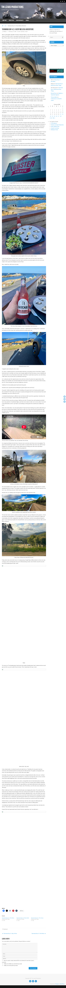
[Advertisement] (17, 925)
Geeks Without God (55, 126)
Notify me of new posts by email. (11, 965)
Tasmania (22, 31)
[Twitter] (63, 1)
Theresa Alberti (54, 97)
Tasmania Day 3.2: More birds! (22, 917)
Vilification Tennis (54, 129)
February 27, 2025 (12, 31)
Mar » (54, 118)
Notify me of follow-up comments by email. (13, 963)
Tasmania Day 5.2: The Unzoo (37, 917)
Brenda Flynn (53, 93)
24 (52, 116)
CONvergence (54, 123)
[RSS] (64, 1)
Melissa (5, 31)
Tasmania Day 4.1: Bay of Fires (10, 933)
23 (50, 116)
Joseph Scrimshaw (55, 128)
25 (54, 116)
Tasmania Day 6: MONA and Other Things (57, 89)
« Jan (51, 118)
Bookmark (5, 929)
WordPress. (62, 983)
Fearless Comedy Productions (57, 124)
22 (62, 114)
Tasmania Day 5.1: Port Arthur (8, 917)
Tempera (57, 983)
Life (5, 25)
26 (56, 116)
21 (60, 114)
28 (60, 116)
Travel (26, 31)
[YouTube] (61, 1)
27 (58, 116)
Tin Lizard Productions (12, 7)
